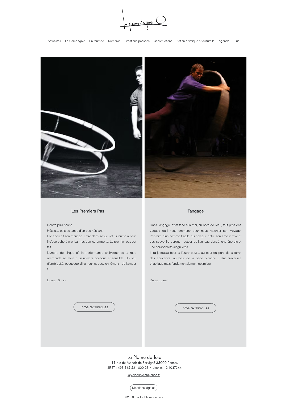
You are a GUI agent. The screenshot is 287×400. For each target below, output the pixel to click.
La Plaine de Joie (144, 357)
